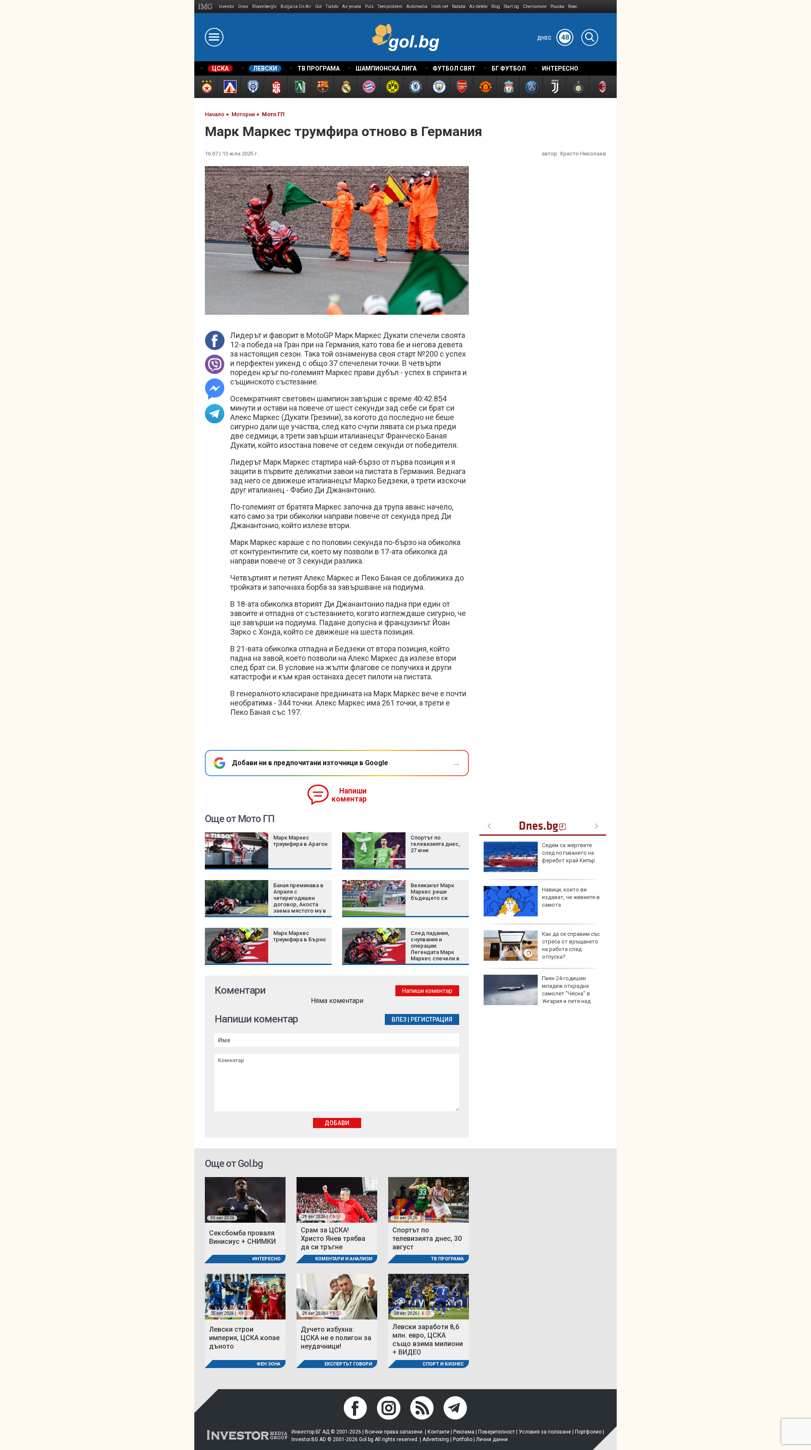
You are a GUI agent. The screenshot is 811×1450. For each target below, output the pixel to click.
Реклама (463, 1432)
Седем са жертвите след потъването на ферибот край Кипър (568, 853)
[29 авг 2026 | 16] (337, 1199)
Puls (369, 6)
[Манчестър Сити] (438, 87)
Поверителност (496, 1432)
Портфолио (588, 1432)
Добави (336, 1123)
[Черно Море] (252, 87)
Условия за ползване (545, 1432)
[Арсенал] (461, 87)
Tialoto (332, 6)
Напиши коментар (349, 795)
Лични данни (492, 1439)
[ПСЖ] (531, 87)
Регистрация (431, 1019)
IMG (207, 6)
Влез (399, 1019)
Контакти (438, 1432)
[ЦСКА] (206, 87)
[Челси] (415, 87)
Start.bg (511, 6)
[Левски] (229, 87)
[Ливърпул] (508, 87)
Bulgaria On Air (295, 6)
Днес (553, 38)
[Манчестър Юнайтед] (484, 87)
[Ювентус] (554, 87)
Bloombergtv (264, 6)
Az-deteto (478, 6)
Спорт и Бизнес (443, 1364)
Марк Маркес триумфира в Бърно (299, 936)
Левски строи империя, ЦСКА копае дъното (244, 1337)
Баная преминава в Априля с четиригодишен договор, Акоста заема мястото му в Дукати (299, 901)
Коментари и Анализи (343, 1259)
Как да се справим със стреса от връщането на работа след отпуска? (571, 945)
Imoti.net (439, 6)
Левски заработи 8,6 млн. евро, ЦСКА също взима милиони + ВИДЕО (427, 1339)
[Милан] (600, 87)
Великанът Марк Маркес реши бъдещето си (432, 891)
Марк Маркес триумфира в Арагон (300, 840)
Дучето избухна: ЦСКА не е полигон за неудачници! (336, 1337)
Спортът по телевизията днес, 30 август (427, 1238)
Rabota (458, 6)
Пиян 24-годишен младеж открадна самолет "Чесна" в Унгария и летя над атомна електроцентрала (537, 993)
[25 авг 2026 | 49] (245, 1296)
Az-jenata (351, 6)
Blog (495, 6)
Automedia (416, 6)
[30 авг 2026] (245, 1199)
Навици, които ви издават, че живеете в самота (571, 897)
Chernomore (535, 6)
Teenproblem (390, 6)
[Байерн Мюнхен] (368, 87)
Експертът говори (348, 1364)
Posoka (557, 6)
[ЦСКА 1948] (275, 87)
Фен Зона (268, 1364)
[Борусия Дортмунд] (391, 87)
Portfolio (462, 1439)
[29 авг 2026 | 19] (337, 1296)
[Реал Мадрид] (345, 87)
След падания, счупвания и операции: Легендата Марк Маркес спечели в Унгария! (435, 949)
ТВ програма (447, 1259)
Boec (572, 6)
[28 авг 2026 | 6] (428, 1296)
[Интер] (577, 87)
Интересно (266, 1259)
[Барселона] (322, 87)
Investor (226, 6)
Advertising (435, 1439)
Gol (318, 6)
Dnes (243, 6)
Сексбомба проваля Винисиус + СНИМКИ (242, 1237)
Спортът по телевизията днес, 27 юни (435, 843)
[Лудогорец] (298, 87)
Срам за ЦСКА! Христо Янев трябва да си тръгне (333, 1238)
